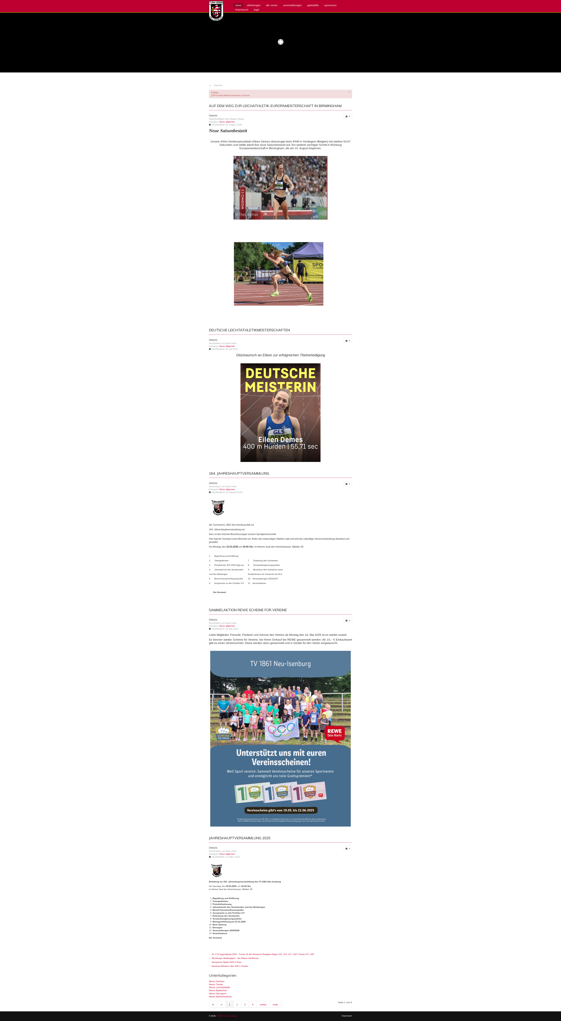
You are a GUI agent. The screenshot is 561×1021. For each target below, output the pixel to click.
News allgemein (227, 122)
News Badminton (218, 990)
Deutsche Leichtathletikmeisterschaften (249, 330)
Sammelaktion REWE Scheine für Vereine (248, 610)
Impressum (241, 9)
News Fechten (216, 981)
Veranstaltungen (292, 5)
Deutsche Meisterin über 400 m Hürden (229, 966)
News (238, 5)
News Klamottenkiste (220, 996)
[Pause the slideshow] (552, 42)
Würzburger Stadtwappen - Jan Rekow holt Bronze (235, 958)
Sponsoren (330, 5)
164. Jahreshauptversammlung (239, 473)
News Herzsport (217, 993)
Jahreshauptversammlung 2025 (239, 838)
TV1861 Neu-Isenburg (226, 1016)
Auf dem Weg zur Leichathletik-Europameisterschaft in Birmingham (275, 106)
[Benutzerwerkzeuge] (348, 116)
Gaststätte (313, 5)
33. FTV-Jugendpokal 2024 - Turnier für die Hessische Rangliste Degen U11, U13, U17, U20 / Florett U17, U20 (262, 954)
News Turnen (216, 984)
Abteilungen (253, 5)
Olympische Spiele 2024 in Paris (226, 962)
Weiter (263, 1004)
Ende (275, 1004)
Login (256, 9)
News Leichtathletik (219, 987)
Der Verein (271, 5)
